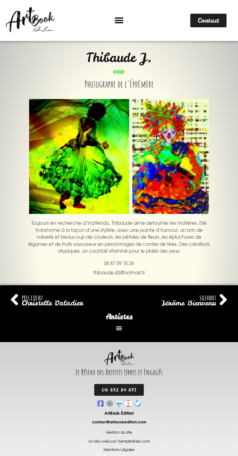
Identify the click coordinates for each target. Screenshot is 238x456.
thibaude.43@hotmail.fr (119, 273)
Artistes (119, 316)
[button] (119, 21)
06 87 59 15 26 (119, 263)
